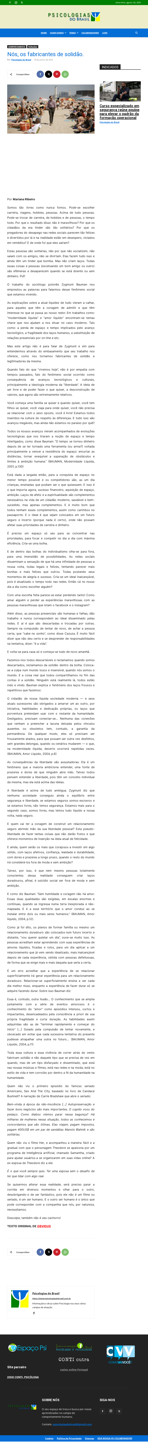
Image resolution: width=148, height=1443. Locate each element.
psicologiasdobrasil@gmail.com (72, 1424)
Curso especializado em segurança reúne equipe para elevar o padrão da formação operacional (119, 112)
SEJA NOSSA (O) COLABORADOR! (114, 1438)
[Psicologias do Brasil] (74, 17)
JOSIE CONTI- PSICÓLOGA (23, 1377)
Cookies (49, 1438)
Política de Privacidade (69, 1438)
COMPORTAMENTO (16, 46)
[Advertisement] (51, 164)
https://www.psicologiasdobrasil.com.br (51, 1298)
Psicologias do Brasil (21, 59)
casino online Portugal (74, 1369)
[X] (22, 2)
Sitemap (89, 1438)
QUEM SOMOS (57, 32)
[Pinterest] (56, 74)
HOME (44, 32)
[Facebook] (10, 2)
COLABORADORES (90, 32)
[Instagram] (16, 2)
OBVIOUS (44, 1226)
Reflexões (32, 46)
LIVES (104, 32)
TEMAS (72, 32)
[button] (136, 33)
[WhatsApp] (65, 74)
